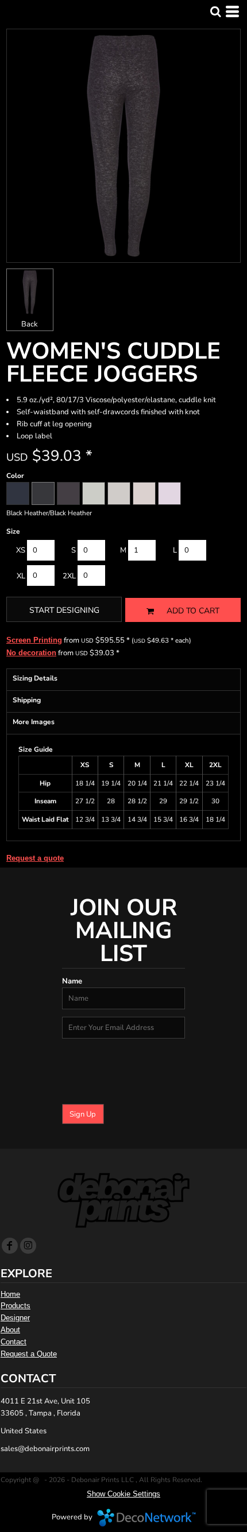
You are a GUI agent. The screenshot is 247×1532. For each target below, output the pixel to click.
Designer (15, 1317)
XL (21, 576)
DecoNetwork (146, 1517)
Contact (13, 1341)
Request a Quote (29, 1354)
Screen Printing (34, 640)
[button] (215, 11)
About (10, 1329)
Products (15, 1305)
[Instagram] (28, 1246)
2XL (69, 576)
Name (72, 981)
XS (20, 550)
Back (29, 324)
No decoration (31, 652)
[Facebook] (10, 1246)
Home (10, 1294)
